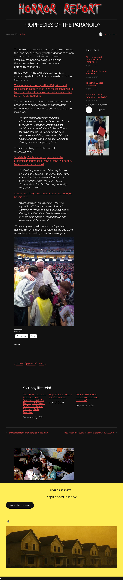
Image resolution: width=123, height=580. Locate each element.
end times (19, 364)
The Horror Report (110, 34)
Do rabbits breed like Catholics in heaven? (28, 432)
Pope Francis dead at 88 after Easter (60, 396)
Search (101, 109)
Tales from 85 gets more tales (94, 84)
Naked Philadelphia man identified (97, 72)
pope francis (31, 364)
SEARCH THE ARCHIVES (97, 104)
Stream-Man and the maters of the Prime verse (94, 59)
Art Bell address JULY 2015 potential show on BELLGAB (89, 432)
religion (41, 364)
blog (22, 34)
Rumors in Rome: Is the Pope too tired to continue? (87, 397)
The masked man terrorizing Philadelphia (96, 95)
